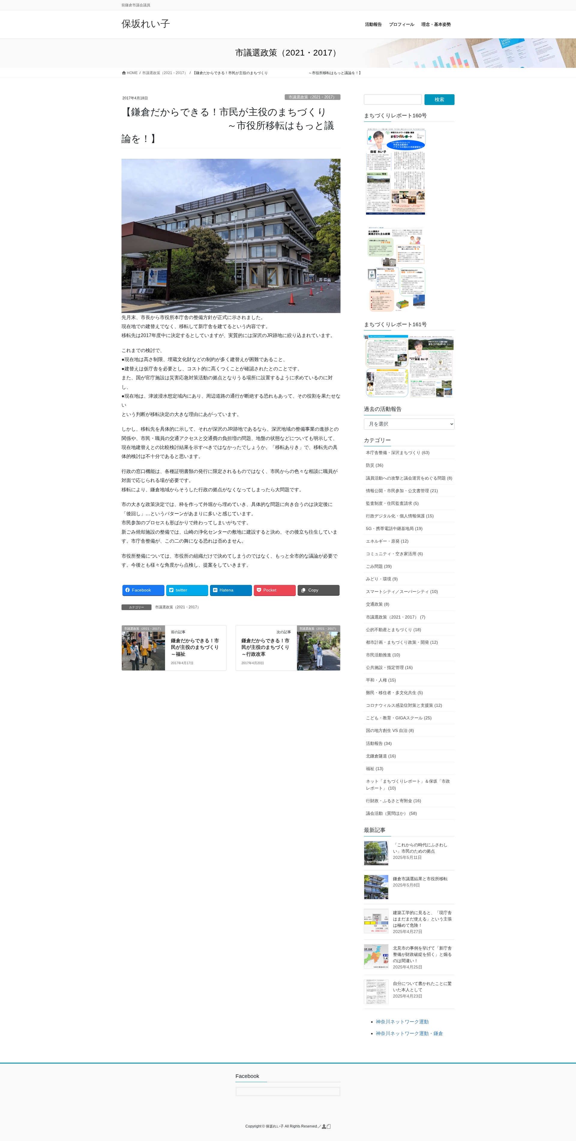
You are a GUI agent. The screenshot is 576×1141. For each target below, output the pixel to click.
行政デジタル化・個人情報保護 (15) (400, 515)
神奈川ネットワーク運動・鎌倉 (409, 1033)
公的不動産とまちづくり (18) (393, 629)
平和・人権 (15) (381, 680)
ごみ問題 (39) (379, 566)
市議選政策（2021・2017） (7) (395, 617)
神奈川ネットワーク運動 (402, 1021)
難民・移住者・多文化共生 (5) (394, 692)
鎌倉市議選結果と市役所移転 (420, 878)
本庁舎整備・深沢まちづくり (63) (398, 452)
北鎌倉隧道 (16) (381, 756)
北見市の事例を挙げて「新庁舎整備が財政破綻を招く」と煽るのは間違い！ (422, 954)
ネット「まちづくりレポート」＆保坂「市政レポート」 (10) (408, 784)
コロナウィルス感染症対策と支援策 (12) (404, 705)
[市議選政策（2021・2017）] (143, 647)
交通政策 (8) (377, 604)
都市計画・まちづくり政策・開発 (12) (402, 642)
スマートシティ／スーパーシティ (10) (402, 591)
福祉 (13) (374, 768)
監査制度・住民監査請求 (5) (392, 503)
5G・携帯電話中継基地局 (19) (394, 528)
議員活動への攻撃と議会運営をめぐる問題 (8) (409, 478)
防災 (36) (374, 465)
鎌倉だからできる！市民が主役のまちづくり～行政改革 (266, 647)
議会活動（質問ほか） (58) (391, 813)
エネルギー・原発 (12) (387, 541)
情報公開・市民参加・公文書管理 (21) (402, 490)
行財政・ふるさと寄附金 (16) (393, 800)
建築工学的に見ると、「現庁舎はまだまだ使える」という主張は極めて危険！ (422, 919)
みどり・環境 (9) (382, 579)
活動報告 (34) (379, 743)
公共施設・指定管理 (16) (389, 667)
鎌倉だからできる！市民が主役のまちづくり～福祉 (195, 647)
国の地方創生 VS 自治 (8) (390, 730)
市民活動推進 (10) (383, 654)
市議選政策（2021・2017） (313, 97)
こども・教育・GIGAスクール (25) (399, 717)
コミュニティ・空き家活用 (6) (394, 553)
